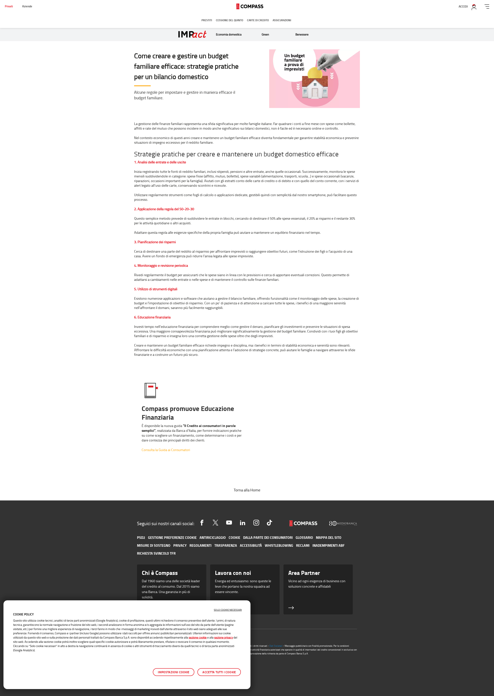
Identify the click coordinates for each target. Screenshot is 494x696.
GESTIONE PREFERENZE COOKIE (172, 537)
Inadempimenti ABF (328, 545)
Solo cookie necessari (228, 610)
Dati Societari (276, 645)
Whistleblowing (279, 545)
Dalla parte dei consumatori (268, 537)
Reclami (303, 545)
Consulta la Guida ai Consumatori (166, 449)
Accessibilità (251, 545)
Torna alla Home (247, 490)
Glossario (304, 537)
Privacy (180, 545)
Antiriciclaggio (213, 537)
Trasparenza (225, 545)
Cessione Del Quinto (229, 20)
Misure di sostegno (153, 545)
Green (265, 34)
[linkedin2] (242, 523)
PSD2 (141, 537)
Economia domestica (229, 34)
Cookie (234, 537)
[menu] (487, 6)
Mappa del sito (328, 537)
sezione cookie (198, 637)
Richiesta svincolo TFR (156, 553)
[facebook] (202, 523)
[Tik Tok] (269, 523)
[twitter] (215, 523)
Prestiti (206, 20)
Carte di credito (258, 20)
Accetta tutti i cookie (219, 672)
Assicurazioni (282, 20)
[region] (126, 644)
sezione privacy (223, 637)
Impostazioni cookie (173, 672)
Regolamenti (200, 545)
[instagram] (256, 523)
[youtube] (229, 523)
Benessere (302, 34)
